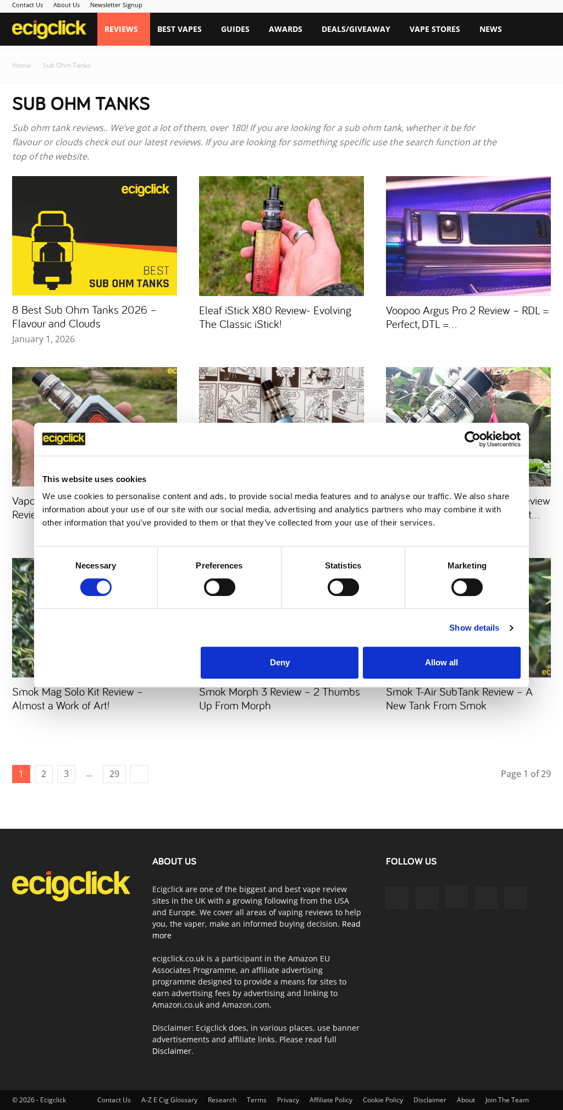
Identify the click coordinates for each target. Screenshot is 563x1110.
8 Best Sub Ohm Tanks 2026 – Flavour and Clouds (84, 316)
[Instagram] (456, 897)
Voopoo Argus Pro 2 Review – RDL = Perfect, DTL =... (467, 316)
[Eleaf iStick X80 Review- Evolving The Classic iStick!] (281, 236)
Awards (285, 29)
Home (21, 65)
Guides (235, 29)
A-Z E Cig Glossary (169, 1099)
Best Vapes (179, 29)
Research (222, 1099)
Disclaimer (171, 1051)
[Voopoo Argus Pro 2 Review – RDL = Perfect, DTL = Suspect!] (468, 236)
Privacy (288, 1099)
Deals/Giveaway (356, 29)
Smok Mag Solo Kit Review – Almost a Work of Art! (77, 698)
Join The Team (507, 1099)
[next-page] (139, 774)
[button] (538, 30)
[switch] (219, 587)
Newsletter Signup (116, 5)
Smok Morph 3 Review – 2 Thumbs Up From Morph (279, 698)
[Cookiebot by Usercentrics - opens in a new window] (472, 439)
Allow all (441, 662)
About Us (66, 5)
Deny (280, 662)
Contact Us (27, 5)
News (490, 29)
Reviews (121, 29)
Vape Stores (435, 29)
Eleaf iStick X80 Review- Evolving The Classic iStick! (275, 316)
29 (114, 774)
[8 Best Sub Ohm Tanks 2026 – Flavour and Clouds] (94, 236)
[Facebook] (397, 898)
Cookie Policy (383, 1099)
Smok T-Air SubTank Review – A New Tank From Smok (459, 698)
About (466, 1099)
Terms (257, 1099)
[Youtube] (516, 898)
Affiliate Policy (331, 1099)
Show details (474, 627)
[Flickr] (427, 898)
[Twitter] (486, 898)
